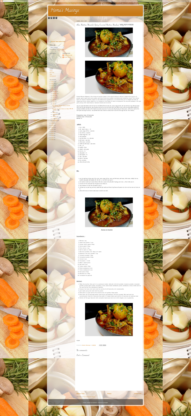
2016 (52, 88)
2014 (52, 84)
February (54, 94)
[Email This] (99, 345)
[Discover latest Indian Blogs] (57, 41)
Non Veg (52, 72)
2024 (52, 135)
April (53, 98)
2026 (52, 139)
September (55, 114)
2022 (52, 131)
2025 (52, 137)
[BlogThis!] (101, 345)
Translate (61, 49)
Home (109, 394)
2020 (52, 127)
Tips (51, 74)
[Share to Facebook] (104, 345)
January (54, 91)
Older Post (137, 394)
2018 (52, 123)
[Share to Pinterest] (105, 345)
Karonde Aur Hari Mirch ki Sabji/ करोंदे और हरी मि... (62, 109)
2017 (52, 90)
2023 (52, 133)
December (55, 121)
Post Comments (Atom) (89, 397)
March (54, 96)
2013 (52, 82)
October (54, 116)
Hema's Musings (64, 10)
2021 (52, 129)
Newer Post (80, 394)
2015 (52, 86)
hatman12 (94, 402)
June (53, 102)
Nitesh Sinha (67, 57)
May (53, 100)
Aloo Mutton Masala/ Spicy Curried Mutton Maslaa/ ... (61, 106)
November (55, 119)
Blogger (106, 402)
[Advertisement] (61, 29)
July (53, 104)
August (54, 112)
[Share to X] (102, 345)
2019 (52, 125)
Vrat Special (53, 76)
